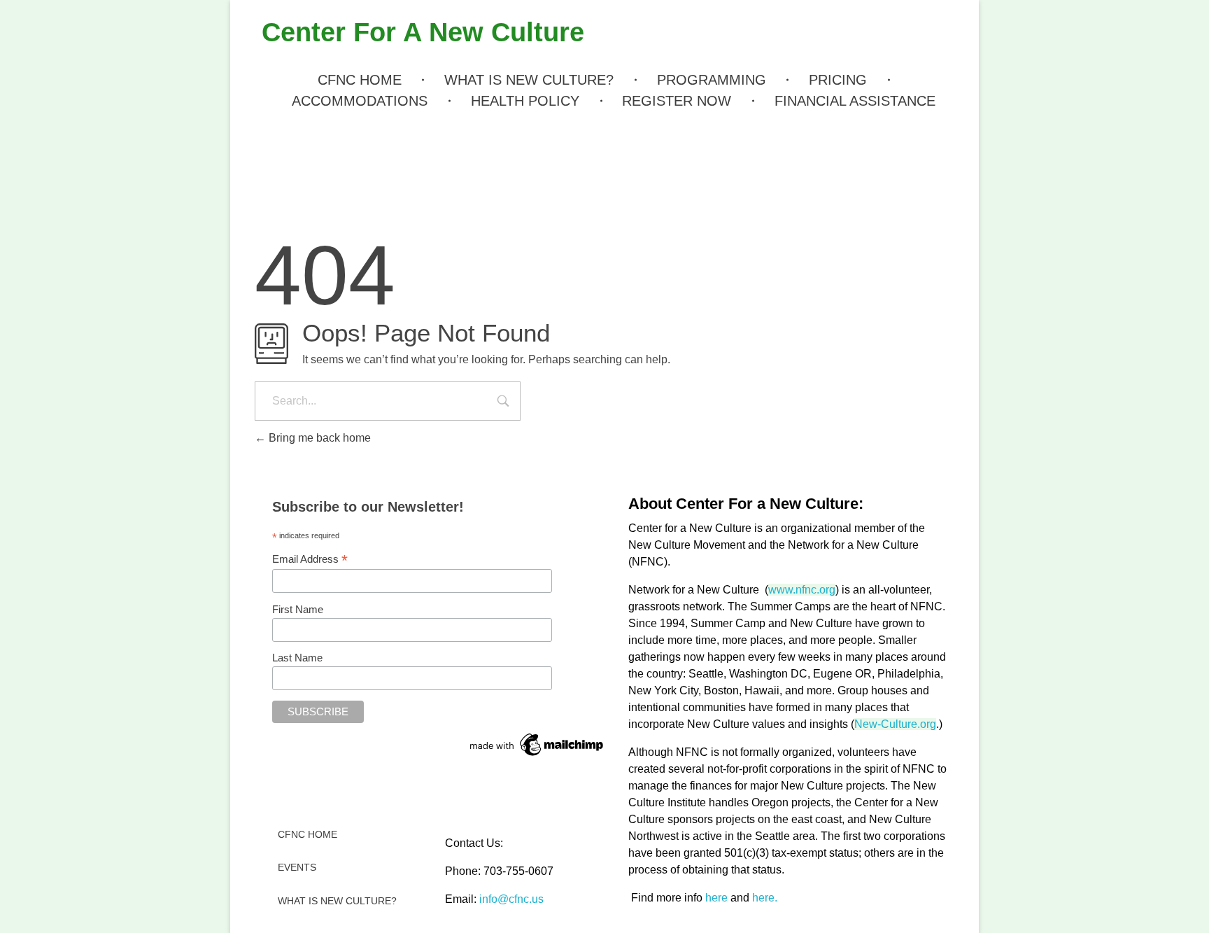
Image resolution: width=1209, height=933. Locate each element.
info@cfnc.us (511, 899)
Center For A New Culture (423, 32)
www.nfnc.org (801, 590)
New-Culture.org (895, 724)
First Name (297, 609)
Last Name (297, 658)
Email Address (310, 559)
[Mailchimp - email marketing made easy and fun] (537, 744)
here (716, 898)
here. (764, 898)
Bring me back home (318, 438)
